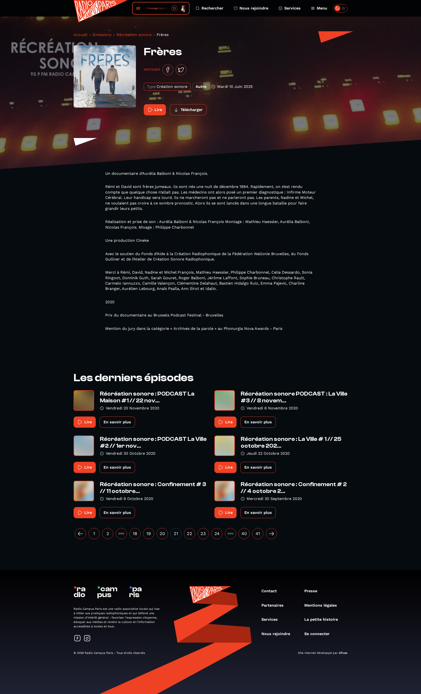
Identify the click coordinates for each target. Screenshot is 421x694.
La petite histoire (321, 619)
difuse (343, 653)
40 (244, 533)
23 (203, 533)
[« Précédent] (80, 533)
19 (148, 533)
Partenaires (272, 605)
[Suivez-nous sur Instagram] (87, 638)
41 (258, 533)
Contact (269, 591)
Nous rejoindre (253, 8)
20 (162, 533)
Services (292, 8)
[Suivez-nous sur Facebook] (77, 638)
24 (217, 533)
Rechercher (212, 8)
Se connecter (317, 633)
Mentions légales (320, 605)
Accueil (80, 34)
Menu (322, 8)
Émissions (102, 34)
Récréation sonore (134, 34)
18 (135, 533)
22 (189, 533)
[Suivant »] (271, 533)
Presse (310, 591)
